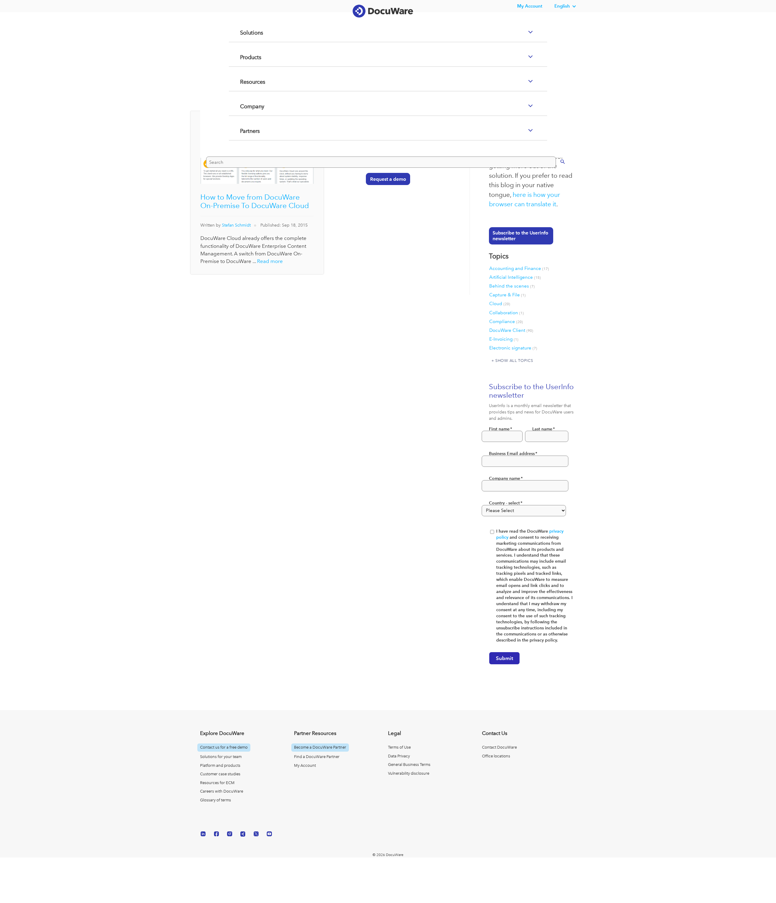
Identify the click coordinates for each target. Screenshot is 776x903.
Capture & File (507, 295)
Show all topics (514, 360)
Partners (242, 155)
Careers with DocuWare (221, 791)
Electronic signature (513, 348)
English (562, 6)
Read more (270, 261)
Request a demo (385, 203)
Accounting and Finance (519, 268)
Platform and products (220, 765)
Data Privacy (399, 756)
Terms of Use (399, 747)
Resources (245, 106)
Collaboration (506, 312)
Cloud (499, 303)
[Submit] (556, 185)
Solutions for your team (221, 756)
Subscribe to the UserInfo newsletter (520, 235)
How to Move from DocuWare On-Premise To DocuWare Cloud (254, 201)
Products (243, 81)
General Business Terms (409, 764)
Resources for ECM (217, 782)
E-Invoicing (503, 339)
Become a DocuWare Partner (320, 747)
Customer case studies (220, 774)
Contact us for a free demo (224, 747)
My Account (305, 765)
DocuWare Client (511, 330)
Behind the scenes (512, 286)
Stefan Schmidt (236, 225)
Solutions (244, 57)
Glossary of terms (215, 800)
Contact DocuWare (499, 747)
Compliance (506, 321)
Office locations (496, 756)
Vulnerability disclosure (408, 773)
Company (245, 130)
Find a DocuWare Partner (317, 756)
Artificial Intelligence (515, 277)
